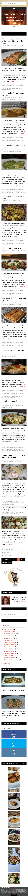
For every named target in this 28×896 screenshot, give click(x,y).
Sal (8, 397)
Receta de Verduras (17, 189)
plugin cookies (24, 893)
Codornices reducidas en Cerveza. (12, 690)
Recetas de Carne (9, 638)
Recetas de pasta (10, 396)
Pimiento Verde (19, 394)
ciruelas (18, 140)
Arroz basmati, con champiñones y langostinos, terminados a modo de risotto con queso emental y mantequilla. (13, 714)
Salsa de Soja (5, 294)
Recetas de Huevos (9, 649)
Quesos (12, 504)
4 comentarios (13, 202)
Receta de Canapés (9, 631)
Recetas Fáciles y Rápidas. (11, 660)
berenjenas (16, 502)
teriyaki (9, 89)
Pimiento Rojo (10, 394)
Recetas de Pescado (10, 653)
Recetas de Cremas (9, 640)
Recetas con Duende (17, 85)
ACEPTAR (14, 894)
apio (14, 140)
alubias (20, 192)
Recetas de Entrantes (10, 644)
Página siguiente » (7, 562)
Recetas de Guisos (9, 647)
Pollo (20, 88)
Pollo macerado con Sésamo (12, 248)
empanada (20, 345)
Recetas (3, 625)
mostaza (15, 88)
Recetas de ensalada (7, 549)
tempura (4, 89)
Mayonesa (4, 555)
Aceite (15, 391)
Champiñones (5, 452)
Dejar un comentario (15, 47)
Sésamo (12, 294)
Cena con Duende (14, 14)
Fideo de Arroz (15, 393)
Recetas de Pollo (6, 86)
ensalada (15, 553)
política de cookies (15, 892)
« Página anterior (6, 559)
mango (21, 553)
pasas (3, 244)
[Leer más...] (14, 81)
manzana (21, 243)
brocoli (21, 450)
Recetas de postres (9, 657)
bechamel (16, 450)
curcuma (15, 243)
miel (14, 293)
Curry (14, 345)
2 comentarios (7, 252)
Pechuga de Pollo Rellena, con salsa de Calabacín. (13, 456)
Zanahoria (4, 141)
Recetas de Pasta (6, 241)
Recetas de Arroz (9, 636)
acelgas (15, 192)
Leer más (23, 601)
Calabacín (20, 391)
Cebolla (3, 393)
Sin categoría (5, 663)
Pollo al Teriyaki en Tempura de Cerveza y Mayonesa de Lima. (13, 41)
